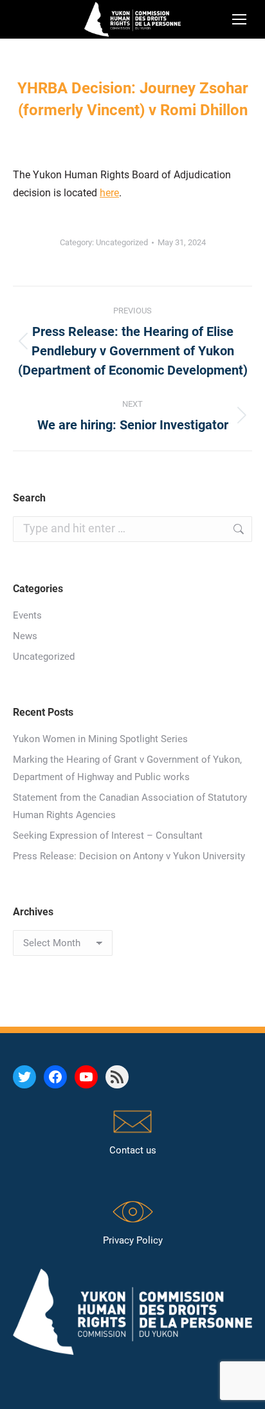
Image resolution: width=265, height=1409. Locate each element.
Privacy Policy (133, 1240)
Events (27, 615)
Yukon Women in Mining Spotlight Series (100, 739)
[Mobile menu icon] (239, 19)
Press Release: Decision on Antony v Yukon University (129, 856)
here (109, 193)
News (25, 636)
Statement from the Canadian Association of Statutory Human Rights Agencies (130, 806)
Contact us (132, 1150)
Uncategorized (122, 242)
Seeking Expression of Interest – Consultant (108, 835)
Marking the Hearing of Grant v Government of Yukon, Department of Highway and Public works (127, 768)
